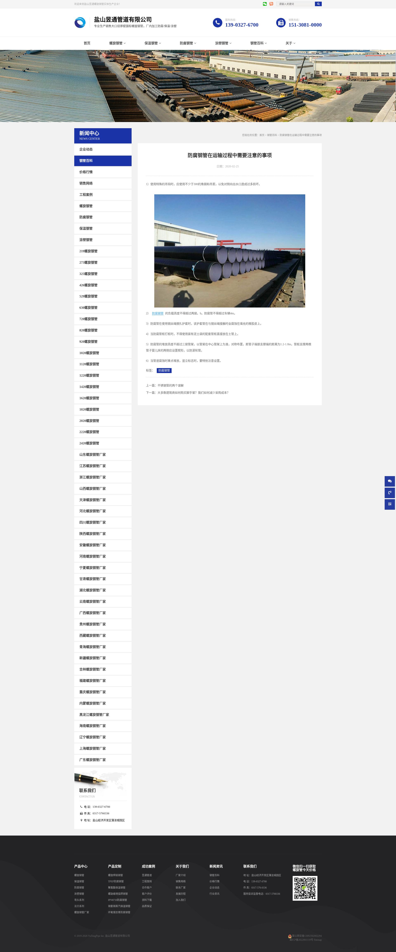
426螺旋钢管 (88, 285)
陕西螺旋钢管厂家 (92, 533)
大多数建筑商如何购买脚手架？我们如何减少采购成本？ (194, 392)
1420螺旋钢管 (89, 387)
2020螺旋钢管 (89, 420)
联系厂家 (181, 887)
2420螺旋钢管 (89, 443)
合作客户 (147, 887)
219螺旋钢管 (88, 251)
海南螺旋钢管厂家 (92, 726)
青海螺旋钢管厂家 (92, 646)
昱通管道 (147, 875)
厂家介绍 (181, 875)
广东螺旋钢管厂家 (92, 760)
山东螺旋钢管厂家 (92, 454)
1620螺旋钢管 (89, 398)
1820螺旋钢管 (89, 409)
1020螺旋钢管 (89, 353)
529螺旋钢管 (88, 296)
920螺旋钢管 (88, 341)
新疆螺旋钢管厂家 (92, 658)
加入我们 (181, 900)
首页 (87, 43)
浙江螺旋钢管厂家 (92, 477)
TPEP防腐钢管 (116, 881)
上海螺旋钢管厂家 (92, 748)
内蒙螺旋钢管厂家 (92, 703)
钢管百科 (257, 43)
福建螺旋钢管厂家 (92, 680)
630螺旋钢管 (88, 307)
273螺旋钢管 (88, 262)
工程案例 (86, 194)
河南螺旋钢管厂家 (92, 556)
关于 (289, 43)
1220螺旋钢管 (89, 375)
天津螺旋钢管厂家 (92, 499)
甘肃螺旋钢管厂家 (92, 579)
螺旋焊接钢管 (115, 875)
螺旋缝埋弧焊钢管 (118, 893)
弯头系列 (79, 900)
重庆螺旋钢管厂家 (92, 692)
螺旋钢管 (116, 43)
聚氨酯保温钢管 (116, 887)
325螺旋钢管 (88, 274)
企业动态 (86, 149)
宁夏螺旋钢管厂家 (92, 567)
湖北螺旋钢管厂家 (92, 590)
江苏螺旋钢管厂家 (92, 466)
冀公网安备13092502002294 (307, 935)
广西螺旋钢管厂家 (92, 613)
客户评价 (147, 893)
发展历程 (181, 893)
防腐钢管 (186, 43)
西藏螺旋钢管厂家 (92, 635)
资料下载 (147, 900)
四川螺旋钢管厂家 (92, 522)
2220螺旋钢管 (89, 432)
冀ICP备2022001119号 (301, 939)
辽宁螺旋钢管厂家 (92, 737)
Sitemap (318, 939)
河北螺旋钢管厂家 (92, 511)
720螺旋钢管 (88, 319)
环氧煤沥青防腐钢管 (119, 912)
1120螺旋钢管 (89, 364)
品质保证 (147, 906)
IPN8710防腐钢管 (117, 900)
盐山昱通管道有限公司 (117, 935)
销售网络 (86, 183)
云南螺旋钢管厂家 (92, 601)
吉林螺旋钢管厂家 (92, 669)
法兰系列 (79, 906)
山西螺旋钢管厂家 (92, 488)
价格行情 (86, 172)
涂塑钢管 (221, 43)
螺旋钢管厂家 (81, 912)
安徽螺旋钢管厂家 (92, 545)
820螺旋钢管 (88, 330)
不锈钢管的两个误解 (171, 385)
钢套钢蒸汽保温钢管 (119, 906)
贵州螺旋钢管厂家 (92, 624)
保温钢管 (151, 43)
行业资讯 (214, 893)
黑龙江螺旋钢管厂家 (94, 714)
